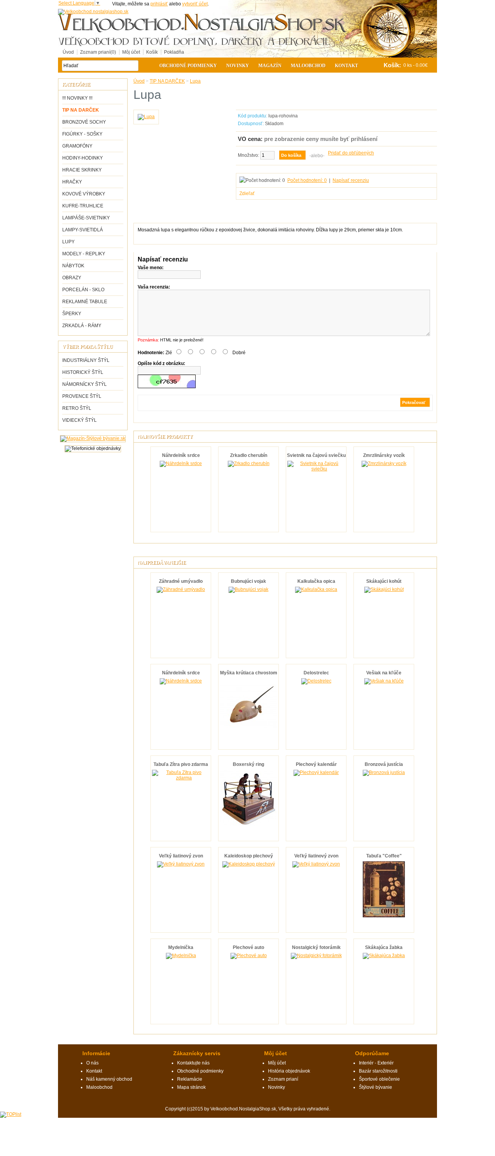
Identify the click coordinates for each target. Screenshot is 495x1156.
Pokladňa (174, 52)
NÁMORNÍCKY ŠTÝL (84, 384)
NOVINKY (237, 65)
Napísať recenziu (351, 180)
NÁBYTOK (73, 265)
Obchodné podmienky (188, 65)
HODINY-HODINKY (82, 158)
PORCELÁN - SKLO (83, 289)
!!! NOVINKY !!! (77, 98)
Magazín (270, 65)
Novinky (276, 1087)
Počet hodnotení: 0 (307, 180)
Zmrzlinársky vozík (384, 455)
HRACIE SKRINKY (82, 170)
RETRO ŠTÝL (76, 408)
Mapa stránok (191, 1087)
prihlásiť (159, 4)
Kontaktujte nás (193, 1063)
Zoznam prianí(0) (98, 52)
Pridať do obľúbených (351, 153)
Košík (152, 52)
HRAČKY (72, 182)
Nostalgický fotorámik (316, 947)
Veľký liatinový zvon (181, 856)
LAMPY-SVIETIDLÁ (82, 230)
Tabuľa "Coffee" (384, 856)
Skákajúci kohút (383, 581)
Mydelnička (180, 947)
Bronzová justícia (384, 764)
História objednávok (289, 1071)
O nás (92, 1063)
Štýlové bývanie (375, 1087)
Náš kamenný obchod (109, 1079)
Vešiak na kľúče (383, 673)
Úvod (68, 52)
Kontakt (346, 65)
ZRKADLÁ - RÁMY (81, 325)
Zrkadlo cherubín (248, 455)
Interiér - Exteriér (376, 1063)
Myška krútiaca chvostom (248, 673)
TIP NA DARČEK (80, 110)
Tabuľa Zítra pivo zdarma (181, 764)
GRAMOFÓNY (77, 146)
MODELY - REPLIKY (83, 253)
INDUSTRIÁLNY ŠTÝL (85, 360)
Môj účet (131, 52)
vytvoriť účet (195, 4)
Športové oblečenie (379, 1079)
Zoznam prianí (283, 1079)
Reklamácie (189, 1079)
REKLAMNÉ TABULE (84, 301)
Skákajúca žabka (384, 947)
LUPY (68, 241)
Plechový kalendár (316, 764)
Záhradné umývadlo (181, 581)
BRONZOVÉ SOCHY (84, 122)
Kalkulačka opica (316, 581)
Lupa (195, 81)
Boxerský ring (248, 764)
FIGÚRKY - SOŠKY (82, 134)
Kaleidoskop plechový (248, 856)
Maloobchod (308, 65)
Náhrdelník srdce (181, 455)
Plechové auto (248, 947)
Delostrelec (316, 673)
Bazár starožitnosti (378, 1071)
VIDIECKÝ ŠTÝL (79, 420)
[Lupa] (146, 116)
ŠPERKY (71, 313)
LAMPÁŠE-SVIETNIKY (86, 218)
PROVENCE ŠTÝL (81, 396)
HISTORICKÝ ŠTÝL (82, 372)
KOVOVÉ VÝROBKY (83, 194)
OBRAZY (71, 277)
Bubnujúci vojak (248, 581)
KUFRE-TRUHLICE (82, 206)
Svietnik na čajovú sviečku (316, 455)
